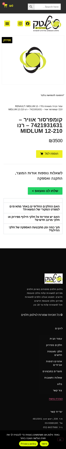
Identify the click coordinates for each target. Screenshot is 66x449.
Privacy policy (28, 443)
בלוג (59, 384)
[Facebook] (27, 23)
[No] (60, 439)
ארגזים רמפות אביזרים (54, 363)
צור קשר (57, 390)
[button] (7, 23)
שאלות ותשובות (53, 377)
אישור (44, 443)
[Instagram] (20, 23)
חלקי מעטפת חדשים (54, 353)
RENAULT (20, 106)
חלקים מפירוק (54, 345)
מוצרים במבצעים (52, 371)
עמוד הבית (57, 106)
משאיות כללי (45, 106)
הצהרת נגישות (56, 398)
